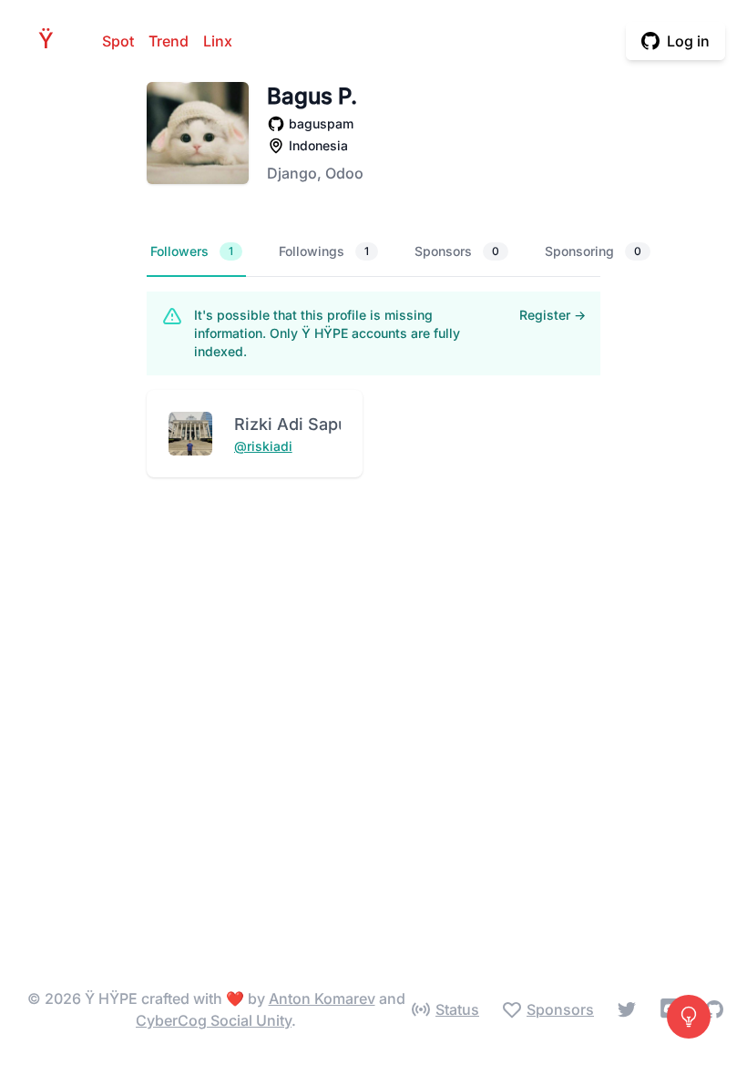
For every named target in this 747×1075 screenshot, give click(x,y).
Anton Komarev (322, 998)
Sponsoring (593, 251)
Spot (118, 41)
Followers (191, 251)
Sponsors (456, 251)
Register (552, 314)
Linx (217, 41)
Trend (168, 41)
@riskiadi (263, 446)
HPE (51, 40)
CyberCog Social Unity (214, 1020)
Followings (324, 251)
